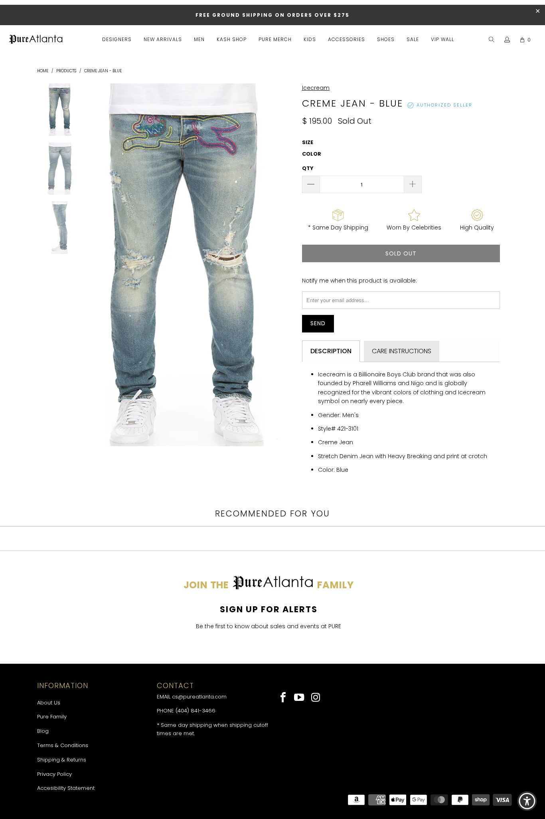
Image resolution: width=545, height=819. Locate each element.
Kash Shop (232, 39)
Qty (308, 168)
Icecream (316, 88)
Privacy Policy (54, 774)
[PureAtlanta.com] (36, 40)
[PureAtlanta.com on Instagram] (316, 698)
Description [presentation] (330, 351)
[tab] (331, 351)
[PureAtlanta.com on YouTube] (300, 698)
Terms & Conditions (62, 745)
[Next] (286, 264)
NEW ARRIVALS (163, 39)
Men (199, 39)
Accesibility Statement (66, 788)
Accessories (346, 39)
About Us (48, 702)
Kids (310, 39)
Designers (117, 39)
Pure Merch (275, 39)
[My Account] (507, 40)
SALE (413, 39)
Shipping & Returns (61, 760)
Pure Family (52, 716)
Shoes (386, 39)
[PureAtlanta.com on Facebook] (283, 698)
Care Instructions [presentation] (401, 351)
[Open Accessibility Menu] (527, 801)
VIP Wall (442, 39)
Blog (43, 731)
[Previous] (88, 264)
